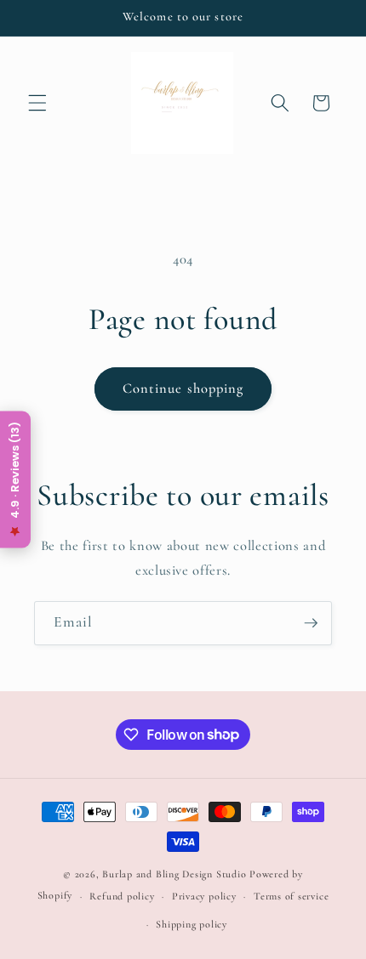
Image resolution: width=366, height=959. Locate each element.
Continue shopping (183, 388)
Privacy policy (204, 896)
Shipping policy (191, 924)
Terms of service (291, 896)
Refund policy (121, 896)
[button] (37, 102)
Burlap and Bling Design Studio (174, 874)
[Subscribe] (310, 623)
